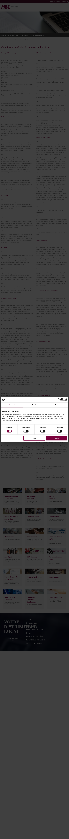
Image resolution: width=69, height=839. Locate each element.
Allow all (56, 438)
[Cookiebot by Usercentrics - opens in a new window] (59, 399)
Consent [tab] (12, 405)
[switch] (26, 431)
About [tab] (57, 405)
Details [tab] (34, 405)
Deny (34, 438)
